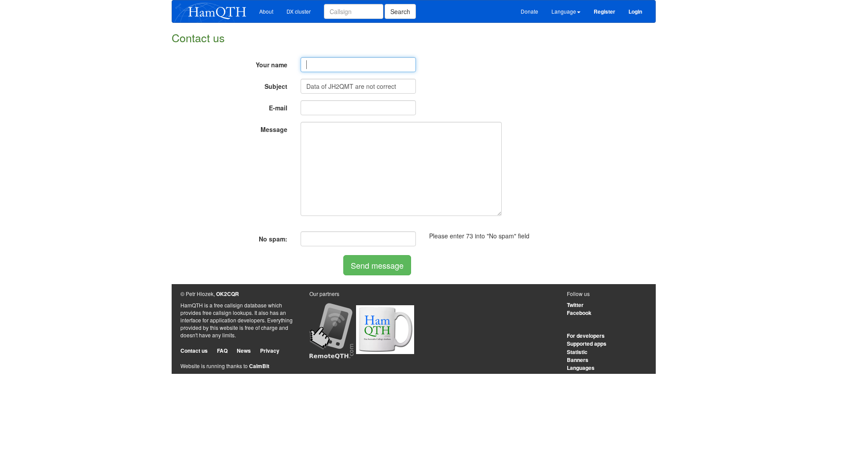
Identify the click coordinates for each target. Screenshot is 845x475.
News (244, 350)
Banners (577, 360)
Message (274, 129)
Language (563, 11)
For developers (586, 336)
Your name (271, 64)
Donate (529, 11)
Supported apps (586, 343)
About (266, 11)
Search (400, 11)
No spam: (273, 238)
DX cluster (299, 11)
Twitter (575, 305)
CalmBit (259, 366)
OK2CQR (227, 294)
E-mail (278, 107)
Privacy (269, 350)
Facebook (579, 313)
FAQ (222, 350)
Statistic (577, 352)
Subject (276, 86)
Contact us (194, 350)
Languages (581, 368)
